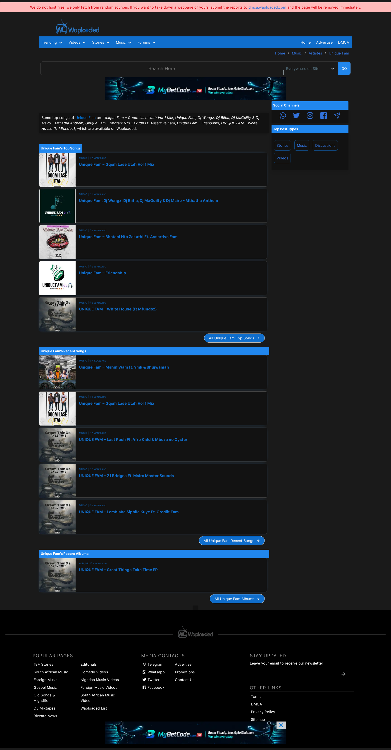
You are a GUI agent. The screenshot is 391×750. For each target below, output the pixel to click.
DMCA (343, 42)
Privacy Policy (263, 712)
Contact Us (184, 679)
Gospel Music (45, 687)
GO (344, 68)
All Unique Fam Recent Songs (230, 540)
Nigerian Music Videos (100, 679)
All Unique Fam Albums (235, 598)
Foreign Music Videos (99, 687)
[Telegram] (337, 116)
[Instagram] (310, 116)
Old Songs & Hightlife (44, 698)
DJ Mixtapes (44, 708)
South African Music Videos (98, 698)
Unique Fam (85, 117)
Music (302, 145)
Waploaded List (94, 708)
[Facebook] (323, 116)
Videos (282, 158)
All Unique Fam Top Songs (232, 338)
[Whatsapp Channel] (283, 116)
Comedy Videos (94, 672)
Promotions (185, 672)
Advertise (183, 664)
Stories (282, 145)
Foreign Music (45, 679)
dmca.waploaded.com (267, 7)
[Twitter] (296, 116)
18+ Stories (43, 664)
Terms (256, 696)
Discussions (325, 145)
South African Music (51, 672)
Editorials (89, 664)
